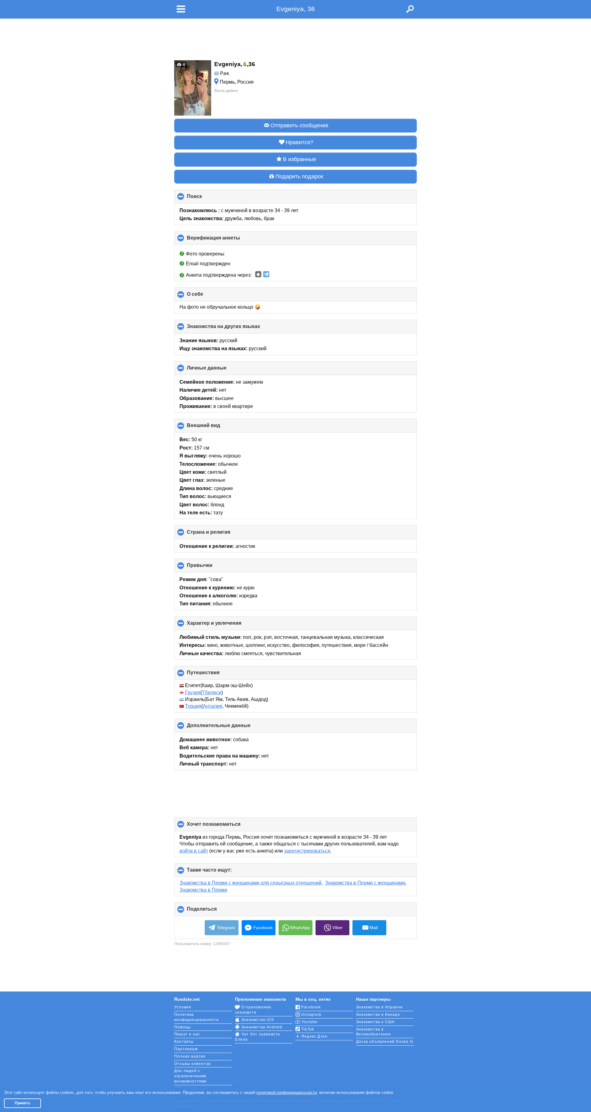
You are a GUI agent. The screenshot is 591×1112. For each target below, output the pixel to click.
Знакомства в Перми (203, 889)
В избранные (299, 159)
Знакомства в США (375, 1022)
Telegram (226, 927)
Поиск (205, 199)
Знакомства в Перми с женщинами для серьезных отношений (250, 882)
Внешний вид (214, 428)
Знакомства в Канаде (378, 1014)
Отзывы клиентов (192, 1064)
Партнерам (186, 1049)
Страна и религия (219, 534)
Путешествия (213, 675)
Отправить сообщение (299, 125)
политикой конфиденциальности (286, 1092)
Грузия (192, 692)
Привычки (210, 567)
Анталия (212, 706)
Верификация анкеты (224, 240)
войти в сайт (193, 850)
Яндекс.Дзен (314, 1036)
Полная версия (190, 1056)
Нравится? (299, 142)
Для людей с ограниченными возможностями (190, 1076)
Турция (193, 706)
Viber (337, 927)
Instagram (311, 1014)
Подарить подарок (299, 176)
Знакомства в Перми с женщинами (365, 882)
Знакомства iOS (257, 1020)
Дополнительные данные (229, 728)
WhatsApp (300, 927)
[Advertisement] (295, 37)
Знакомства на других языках (234, 329)
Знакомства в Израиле (379, 1007)
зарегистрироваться (307, 850)
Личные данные (217, 370)
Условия (182, 1007)
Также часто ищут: (219, 872)
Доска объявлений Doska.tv (384, 1041)
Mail (374, 927)
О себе (205, 296)
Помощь (182, 1027)
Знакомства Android (262, 1027)
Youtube (309, 1022)
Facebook (263, 927)
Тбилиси (211, 692)
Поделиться (212, 911)
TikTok (307, 1029)
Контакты (184, 1041)
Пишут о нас (187, 1034)
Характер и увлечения (224, 625)
